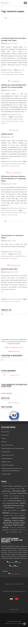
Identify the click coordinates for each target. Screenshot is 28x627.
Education (9, 70)
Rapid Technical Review (8, 465)
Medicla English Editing (19, 507)
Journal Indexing (14, 498)
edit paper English (19, 491)
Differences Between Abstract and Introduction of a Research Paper (13, 178)
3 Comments (13, 258)
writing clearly (5, 166)
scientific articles (14, 529)
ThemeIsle (20, 623)
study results (18, 72)
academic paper (17, 254)
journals (15, 212)
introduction (9, 212)
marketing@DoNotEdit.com (15, 347)
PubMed (11, 515)
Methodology (4, 510)
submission (4, 215)
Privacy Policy (5, 431)
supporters (14, 210)
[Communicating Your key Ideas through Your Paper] (14, 26)
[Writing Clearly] (14, 130)
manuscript (5, 500)
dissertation (18, 488)
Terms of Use (5, 435)
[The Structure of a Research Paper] (14, 226)
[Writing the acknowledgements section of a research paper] (14, 81)
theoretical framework (7, 74)
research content (5, 121)
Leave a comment (19, 74)
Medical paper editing (13, 503)
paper (19, 510)
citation (13, 488)
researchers (21, 515)
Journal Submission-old (8, 455)
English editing (13, 493)
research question (21, 527)
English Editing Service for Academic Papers (13, 448)
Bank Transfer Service (7, 445)
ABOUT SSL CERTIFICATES (6, 393)
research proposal (12, 527)
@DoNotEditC (16, 351)
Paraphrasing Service (7, 458)
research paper (10, 72)
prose (15, 163)
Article (24, 486)
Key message (22, 498)
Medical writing (17, 114)
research (16, 515)
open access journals (12, 510)
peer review (22, 513)
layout (24, 256)
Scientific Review (6, 451)
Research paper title (9, 269)
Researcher (4, 117)
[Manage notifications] (24, 624)
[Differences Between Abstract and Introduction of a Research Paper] (14, 172)
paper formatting (18, 119)
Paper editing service (14, 513)
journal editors (9, 119)
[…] (2, 67)
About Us (4, 441)
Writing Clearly (7, 134)
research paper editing (15, 519)
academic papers (17, 486)
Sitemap (4, 438)
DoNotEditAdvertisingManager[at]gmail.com (14, 591)
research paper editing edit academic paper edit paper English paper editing (13, 523)
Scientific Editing (6, 474)
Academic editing (7, 486)
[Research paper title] (14, 265)
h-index (10, 495)
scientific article (5, 529)
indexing (22, 495)
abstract (3, 212)
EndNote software (4, 493)
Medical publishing (9, 507)
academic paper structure (8, 256)
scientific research (22, 529)
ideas (12, 163)
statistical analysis (13, 532)
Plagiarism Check (6, 461)
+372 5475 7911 (14, 609)
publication (6, 515)
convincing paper (5, 163)
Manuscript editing (14, 500)
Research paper (17, 251)
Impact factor (16, 495)
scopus (7, 532)
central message (7, 488)
